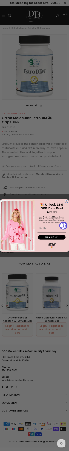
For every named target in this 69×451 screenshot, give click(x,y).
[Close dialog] (66, 201)
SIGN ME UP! (52, 237)
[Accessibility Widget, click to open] (63, 225)
